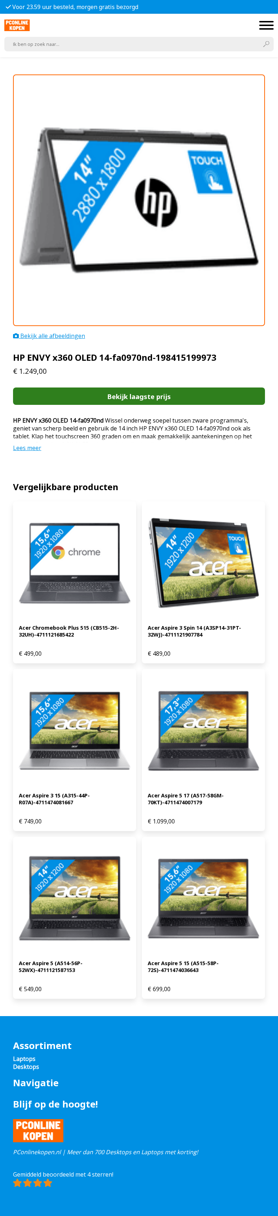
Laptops (24, 1059)
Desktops (26, 1067)
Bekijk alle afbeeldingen (52, 336)
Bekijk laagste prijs (139, 396)
